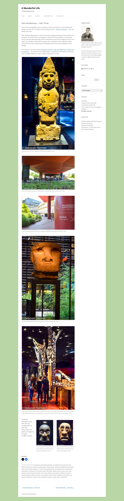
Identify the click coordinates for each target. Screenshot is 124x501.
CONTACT (37, 16)
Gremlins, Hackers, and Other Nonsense (91, 121)
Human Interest (50, 467)
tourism (54, 477)
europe (63, 471)
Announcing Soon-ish (86, 123)
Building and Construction (61, 465)
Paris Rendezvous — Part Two (31, 487)
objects (33, 475)
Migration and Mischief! (87, 125)
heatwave (24, 473)
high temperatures (31, 473)
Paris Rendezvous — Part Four (65, 487)
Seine (39, 477)
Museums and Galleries (60, 467)
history (38, 473)
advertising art (68, 469)
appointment (25, 471)
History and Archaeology (39, 467)
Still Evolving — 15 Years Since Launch (90, 127)
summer (49, 477)
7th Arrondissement (60, 469)
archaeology (32, 471)
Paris (42, 475)
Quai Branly (60, 475)
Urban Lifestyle (29, 469)
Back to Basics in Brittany (87, 129)
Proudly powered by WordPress (29, 494)
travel (58, 477)
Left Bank (62, 473)
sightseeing (44, 477)
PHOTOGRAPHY (60, 16)
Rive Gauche (29, 477)
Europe (27, 467)
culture (44, 471)
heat (70, 471)
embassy (55, 471)
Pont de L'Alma (52, 475)
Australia (39, 471)
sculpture (35, 477)
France (31, 467)
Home (23, 16)
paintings (38, 475)
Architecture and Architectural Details (43, 465)
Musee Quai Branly (61, 29)
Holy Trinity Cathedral (46, 473)
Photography (70, 467)
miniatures (68, 473)
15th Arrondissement (49, 469)
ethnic (59, 471)
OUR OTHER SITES (48, 16)
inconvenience (56, 473)
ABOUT (30, 16)
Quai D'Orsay (66, 475)
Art (54, 465)
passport (46, 475)
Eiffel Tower (49, 471)
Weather (35, 469)
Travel (23, 469)
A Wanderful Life (31, 8)
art (36, 471)
